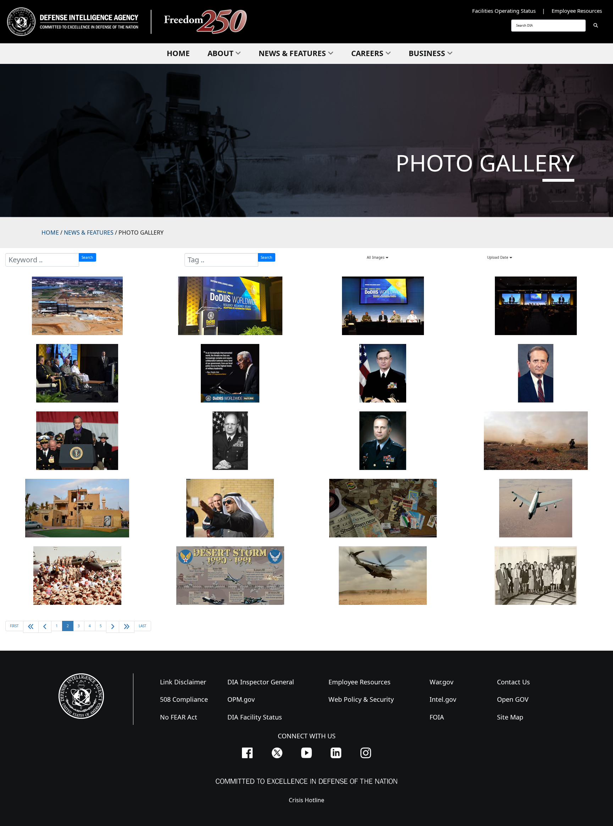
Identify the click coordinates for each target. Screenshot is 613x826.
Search (87, 257)
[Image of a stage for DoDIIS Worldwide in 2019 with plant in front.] (230, 306)
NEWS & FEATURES (89, 232)
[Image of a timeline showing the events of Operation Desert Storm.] (230, 575)
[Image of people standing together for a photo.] (536, 575)
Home (178, 53)
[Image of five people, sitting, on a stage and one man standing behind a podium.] (77, 373)
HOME (50, 232)
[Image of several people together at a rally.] (77, 575)
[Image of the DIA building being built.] (77, 306)
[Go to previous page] (44, 627)
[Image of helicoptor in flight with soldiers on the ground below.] (383, 575)
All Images (376, 257)
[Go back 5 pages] (31, 627)
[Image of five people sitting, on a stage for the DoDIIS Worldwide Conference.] (383, 306)
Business (427, 53)
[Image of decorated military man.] (383, 440)
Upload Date (498, 257)
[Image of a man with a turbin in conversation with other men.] (230, 508)
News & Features (292, 53)
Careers (367, 53)
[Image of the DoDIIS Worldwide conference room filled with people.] (536, 306)
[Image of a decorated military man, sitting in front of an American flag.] (230, 440)
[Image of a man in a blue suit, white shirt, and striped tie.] (536, 373)
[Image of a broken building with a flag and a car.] (77, 508)
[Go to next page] (112, 627)
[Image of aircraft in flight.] (536, 508)
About (220, 53)
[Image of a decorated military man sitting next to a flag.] (383, 373)
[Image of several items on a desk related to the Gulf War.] (383, 508)
